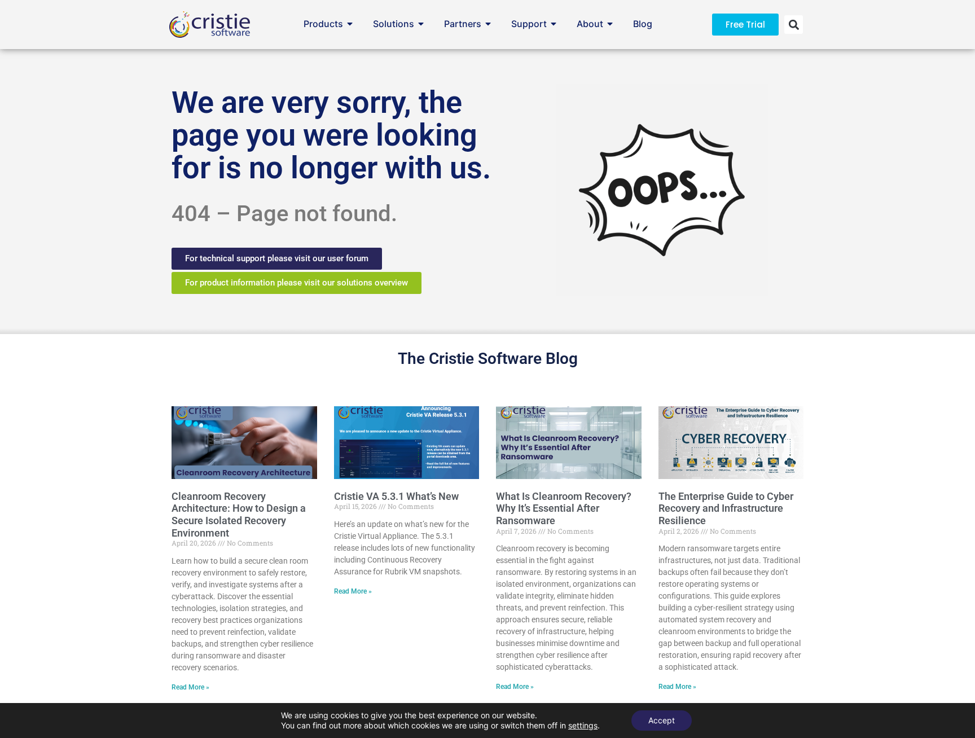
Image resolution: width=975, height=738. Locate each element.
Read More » (190, 687)
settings (583, 725)
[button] (793, 24)
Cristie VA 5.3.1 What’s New (396, 496)
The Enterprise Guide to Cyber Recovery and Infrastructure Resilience (725, 508)
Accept (661, 720)
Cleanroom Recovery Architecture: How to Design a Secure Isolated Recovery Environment (239, 514)
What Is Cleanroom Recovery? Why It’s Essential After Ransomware (563, 508)
